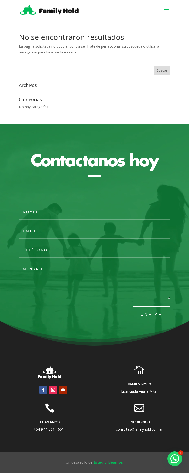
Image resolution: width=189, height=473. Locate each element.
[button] (174, 458)
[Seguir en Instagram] (53, 390)
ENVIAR (152, 314)
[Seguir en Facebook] (43, 390)
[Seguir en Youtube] (63, 390)
